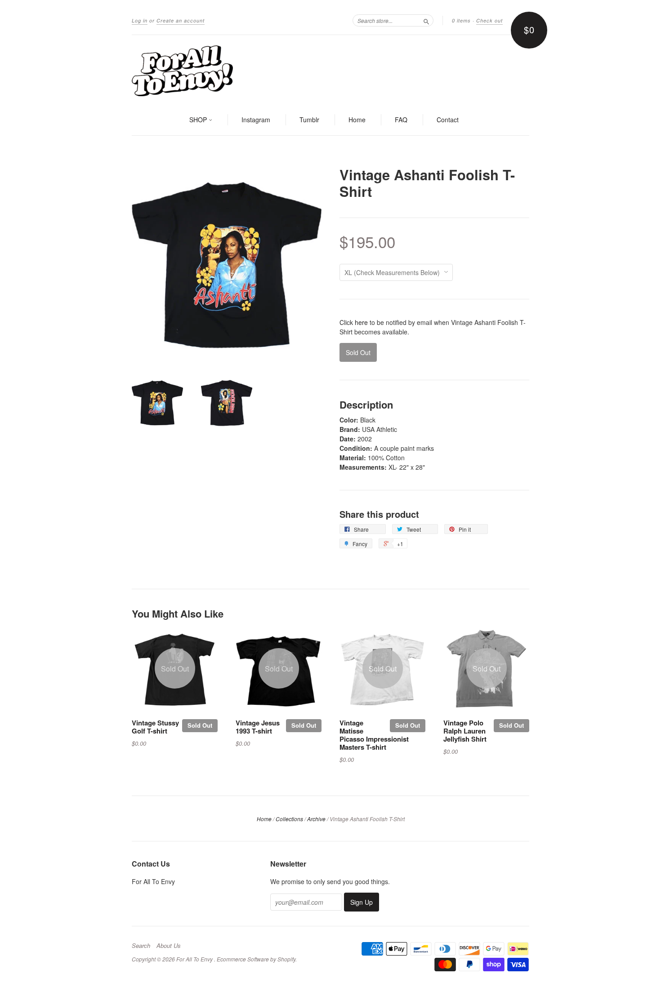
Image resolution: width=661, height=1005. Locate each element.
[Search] (426, 20)
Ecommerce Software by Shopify (256, 959)
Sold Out (200, 725)
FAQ (401, 119)
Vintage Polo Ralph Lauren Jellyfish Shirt (465, 731)
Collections (289, 819)
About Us (168, 946)
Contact (448, 119)
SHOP (199, 119)
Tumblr (309, 119)
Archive (316, 819)
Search (141, 946)
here (361, 322)
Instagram (255, 119)
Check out (489, 20)
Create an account (180, 20)
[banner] (330, 70)
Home (357, 119)
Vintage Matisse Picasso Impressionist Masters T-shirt (374, 735)
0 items (461, 20)
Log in (139, 20)
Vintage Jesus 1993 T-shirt (258, 727)
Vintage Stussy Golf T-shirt (155, 727)
